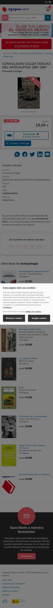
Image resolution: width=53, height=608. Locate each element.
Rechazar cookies (14, 318)
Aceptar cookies (39, 318)
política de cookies (33, 312)
